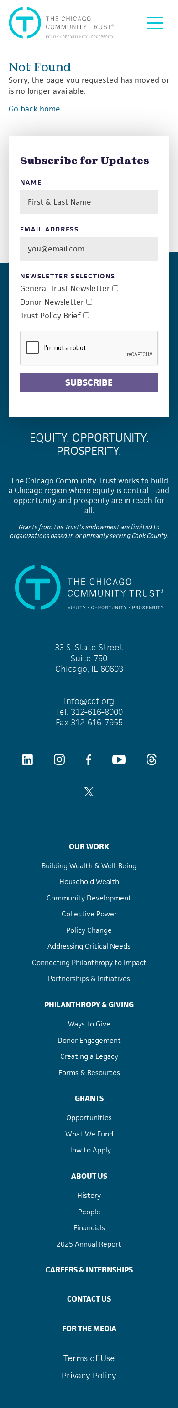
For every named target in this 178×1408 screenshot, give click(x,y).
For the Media (89, 1328)
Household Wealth (89, 881)
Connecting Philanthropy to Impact (89, 962)
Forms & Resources (89, 1072)
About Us (89, 1176)
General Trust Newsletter (65, 288)
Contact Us (89, 1299)
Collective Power (89, 914)
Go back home (34, 109)
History (89, 1195)
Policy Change (89, 930)
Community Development (89, 898)
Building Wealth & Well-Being (89, 865)
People (89, 1212)
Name (31, 182)
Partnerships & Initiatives (89, 978)
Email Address (49, 229)
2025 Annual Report (89, 1244)
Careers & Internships (89, 1270)
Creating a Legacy (89, 1056)
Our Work (89, 846)
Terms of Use (89, 1358)
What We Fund (89, 1134)
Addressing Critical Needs (89, 946)
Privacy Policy (89, 1375)
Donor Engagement (89, 1040)
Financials (89, 1227)
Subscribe (89, 382)
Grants (89, 1098)
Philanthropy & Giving (89, 1005)
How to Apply (89, 1150)
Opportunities (89, 1117)
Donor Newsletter (52, 302)
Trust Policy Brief (50, 316)
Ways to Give (89, 1024)
